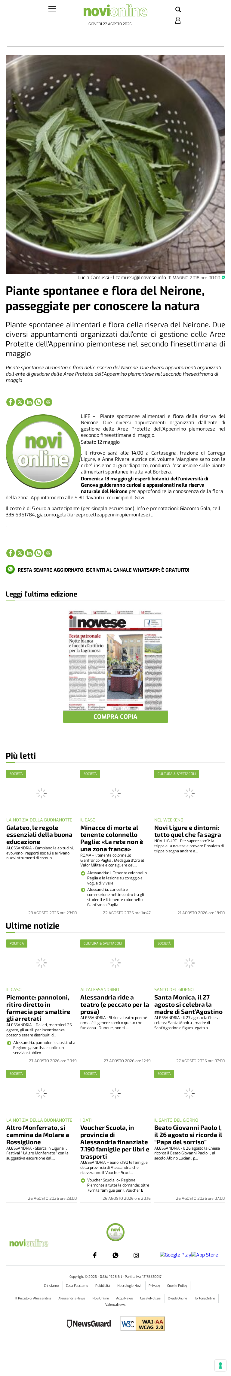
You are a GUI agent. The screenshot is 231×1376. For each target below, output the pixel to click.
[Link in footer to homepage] (115, 1233)
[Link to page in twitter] (20, 402)
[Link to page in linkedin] (29, 402)
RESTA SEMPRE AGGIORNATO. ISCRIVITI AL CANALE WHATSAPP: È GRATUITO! (103, 570)
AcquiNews (125, 1298)
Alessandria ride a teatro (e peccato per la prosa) (114, 1004)
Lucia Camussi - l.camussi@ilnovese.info (122, 277)
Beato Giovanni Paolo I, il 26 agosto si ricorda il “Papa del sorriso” (188, 1134)
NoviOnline (101, 1298)
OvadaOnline (178, 1298)
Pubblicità (103, 1286)
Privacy (155, 1286)
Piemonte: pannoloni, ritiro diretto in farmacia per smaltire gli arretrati (38, 1007)
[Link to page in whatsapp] (38, 402)
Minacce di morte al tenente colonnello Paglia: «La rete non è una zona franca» (111, 838)
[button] (178, 10)
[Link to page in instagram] (136, 1255)
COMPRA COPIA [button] (115, 717)
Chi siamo (52, 1286)
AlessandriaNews (72, 1298)
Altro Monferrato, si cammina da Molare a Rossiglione (37, 1134)
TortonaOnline (204, 1298)
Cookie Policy (177, 1286)
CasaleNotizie (151, 1298)
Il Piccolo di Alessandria (33, 1298)
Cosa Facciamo (77, 1286)
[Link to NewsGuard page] (91, 1324)
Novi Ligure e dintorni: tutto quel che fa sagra (187, 831)
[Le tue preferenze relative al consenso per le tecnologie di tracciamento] (220, 1365)
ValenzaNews (115, 1304)
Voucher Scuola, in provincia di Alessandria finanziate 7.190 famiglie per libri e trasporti (114, 1141)
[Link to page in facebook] (10, 402)
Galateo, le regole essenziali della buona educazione (39, 834)
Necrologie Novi (129, 1286)
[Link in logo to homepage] (115, 12)
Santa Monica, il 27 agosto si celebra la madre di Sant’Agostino (188, 1004)
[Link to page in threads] (48, 402)
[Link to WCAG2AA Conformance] (140, 1324)
